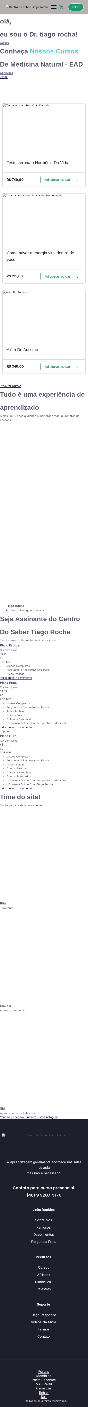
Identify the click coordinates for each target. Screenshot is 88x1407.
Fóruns (43, 1371)
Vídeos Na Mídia (43, 1322)
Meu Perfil (44, 1384)
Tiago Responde (43, 1315)
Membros (43, 1376)
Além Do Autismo (22, 349)
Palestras (43, 1289)
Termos (44, 1329)
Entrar (76, 7)
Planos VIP (43, 1282)
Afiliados (43, 1275)
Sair (44, 1397)
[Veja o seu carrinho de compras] (61, 7)
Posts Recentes (44, 1380)
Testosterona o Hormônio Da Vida (37, 162)
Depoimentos (43, 1234)
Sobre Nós (43, 1220)
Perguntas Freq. (43, 1242)
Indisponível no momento (16, 677)
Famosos (43, 1227)
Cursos (43, 1267)
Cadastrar (43, 1388)
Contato (43, 1336)
